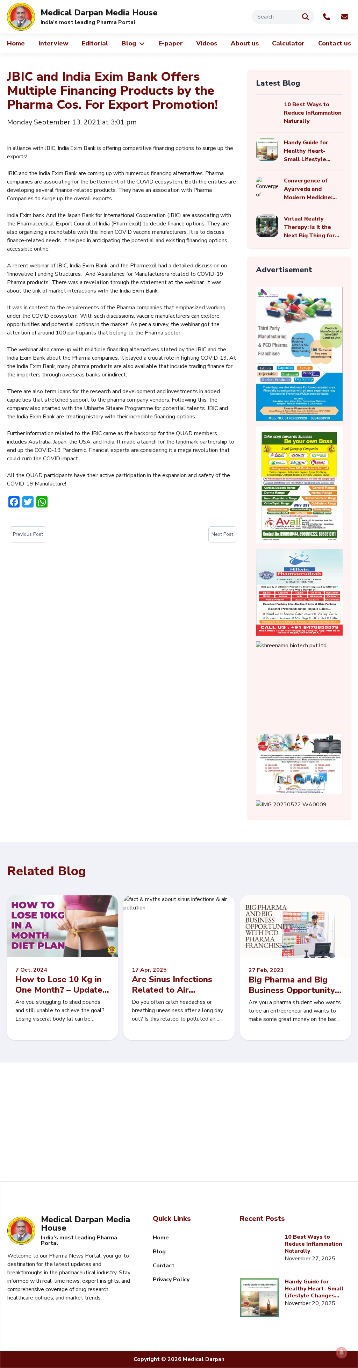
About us (245, 43)
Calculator (288, 43)
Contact (163, 1265)
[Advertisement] (179, 1122)
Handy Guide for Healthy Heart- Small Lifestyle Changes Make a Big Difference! (315, 1288)
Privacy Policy (171, 1279)
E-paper (170, 43)
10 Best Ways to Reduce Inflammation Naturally (313, 1243)
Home (16, 43)
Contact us (334, 43)
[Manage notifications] (341, 1352)
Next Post (222, 534)
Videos (206, 43)
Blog (129, 43)
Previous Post (28, 534)
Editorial (95, 43)
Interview (53, 43)
